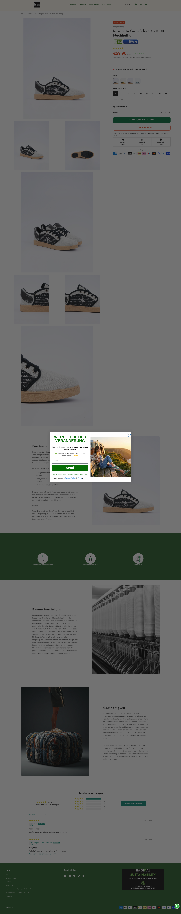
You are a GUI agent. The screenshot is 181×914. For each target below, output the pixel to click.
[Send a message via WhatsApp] (177, 906)
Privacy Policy (70, 478)
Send (70, 468)
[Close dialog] (129, 434)
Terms (80, 478)
